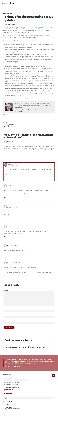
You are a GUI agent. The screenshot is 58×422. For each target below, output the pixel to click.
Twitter (6, 409)
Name (5, 309)
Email (5, 315)
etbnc (8, 205)
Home (35, 2)
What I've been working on (9, 124)
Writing (44, 2)
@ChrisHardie (18, 111)
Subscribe (27, 109)
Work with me (44, 105)
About (39, 2)
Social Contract (7, 125)
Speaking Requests (8, 407)
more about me (18, 106)
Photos (49, 2)
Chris (9, 164)
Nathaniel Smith (11, 245)
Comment (6, 290)
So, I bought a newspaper (8, 126)
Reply (5, 155)
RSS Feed (6, 411)
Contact (54, 2)
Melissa (9, 141)
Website (6, 321)
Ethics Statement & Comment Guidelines (12, 408)
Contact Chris (7, 404)
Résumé (6, 405)
